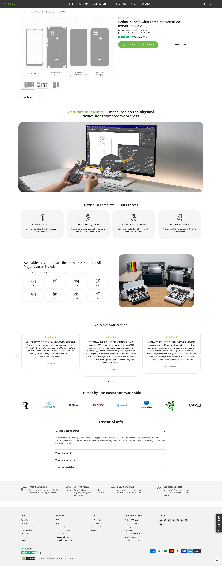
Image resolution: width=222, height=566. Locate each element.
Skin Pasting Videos (132, 537)
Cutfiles (72, 4)
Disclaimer (25, 533)
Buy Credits (95, 523)
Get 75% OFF (218, 521)
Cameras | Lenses (132, 523)
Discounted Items (97, 527)
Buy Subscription (97, 520)
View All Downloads (64, 540)
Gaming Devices (131, 527)
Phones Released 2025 (134, 533)
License (24, 523)
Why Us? (146, 4)
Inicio (23, 12)
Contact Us (60, 533)
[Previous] (17, 356)
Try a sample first (179, 45)
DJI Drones (129, 530)
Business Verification (64, 530)
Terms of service (27, 527)
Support (135, 4)
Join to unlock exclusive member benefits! (134, 33)
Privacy (24, 537)
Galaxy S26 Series (132, 520)
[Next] (200, 356)
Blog (58, 523)
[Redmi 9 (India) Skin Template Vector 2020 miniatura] (28, 84)
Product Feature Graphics (135, 540)
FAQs (58, 520)
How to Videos (62, 527)
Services (116, 4)
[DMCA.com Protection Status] (28, 558)
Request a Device (62, 537)
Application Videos (101, 4)
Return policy (26, 530)
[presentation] (204, 4)
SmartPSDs (84, 4)
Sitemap (24, 540)
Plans (125, 4)
